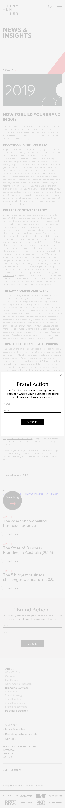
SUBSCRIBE (32, 422)
